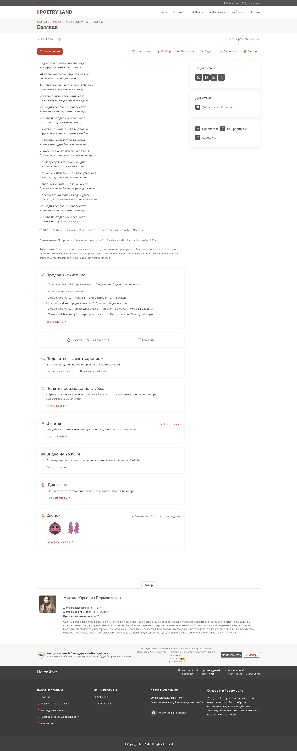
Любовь (71, 230)
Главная (162, 12)
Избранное (232, 3)
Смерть (92, 230)
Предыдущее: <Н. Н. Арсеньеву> (69, 284)
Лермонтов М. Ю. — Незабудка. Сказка (73, 308)
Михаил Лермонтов (77, 21)
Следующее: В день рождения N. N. (119, 284)
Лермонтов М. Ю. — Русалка (66, 297)
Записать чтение (58, 497)
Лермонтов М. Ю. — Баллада (107, 297)
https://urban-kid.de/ (176, 661)
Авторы (56, 21)
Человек (138, 230)
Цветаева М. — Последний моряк (131, 314)
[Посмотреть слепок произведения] (55, 528)
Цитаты (199, 12)
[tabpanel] (148, 308)
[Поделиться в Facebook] (206, 77)
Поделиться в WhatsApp (94, 371)
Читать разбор (55, 405)
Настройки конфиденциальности (60, 717)
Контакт (255, 12)
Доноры (253, 655)
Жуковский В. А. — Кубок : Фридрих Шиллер (76, 314)
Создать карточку (57, 436)
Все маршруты (55, 321)
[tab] (142, 51)
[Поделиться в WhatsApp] (198, 77)
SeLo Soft (102, 697)
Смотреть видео (56, 467)
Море (82, 230)
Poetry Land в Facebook (172, 712)
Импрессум (47, 723)
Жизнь (59, 230)
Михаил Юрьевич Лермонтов (90, 598)
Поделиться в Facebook (60, 371)
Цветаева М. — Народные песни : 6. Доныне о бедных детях (87, 303)
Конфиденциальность (53, 710)
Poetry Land (56, 12)
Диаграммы (218, 12)
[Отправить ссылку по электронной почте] (213, 77)
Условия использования (55, 703)
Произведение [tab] (50, 51)
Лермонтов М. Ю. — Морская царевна (128, 308)
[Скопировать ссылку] (221, 77)
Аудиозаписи (252, 3)
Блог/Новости (238, 12)
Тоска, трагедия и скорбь (115, 230)
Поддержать (233, 655)
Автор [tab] (148, 585)
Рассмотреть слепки (58, 541)
